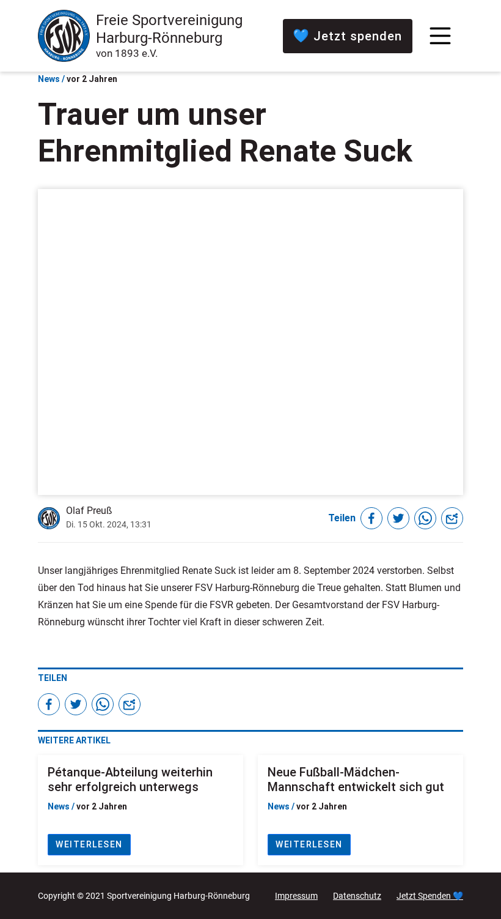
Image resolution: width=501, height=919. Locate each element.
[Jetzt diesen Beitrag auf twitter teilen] (398, 518)
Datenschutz (357, 896)
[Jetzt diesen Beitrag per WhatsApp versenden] (425, 518)
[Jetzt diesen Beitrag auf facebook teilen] (371, 518)
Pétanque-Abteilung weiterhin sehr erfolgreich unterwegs (130, 779)
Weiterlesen (89, 844)
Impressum (296, 896)
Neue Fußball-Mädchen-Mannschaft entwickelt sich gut (356, 779)
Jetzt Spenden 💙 (430, 896)
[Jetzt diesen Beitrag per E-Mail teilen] (452, 518)
